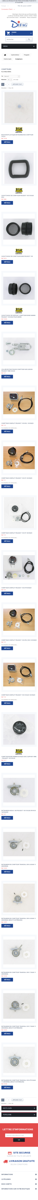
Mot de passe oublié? (24, 6)
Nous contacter (32, 17)
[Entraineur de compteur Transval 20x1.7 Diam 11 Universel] (19, 952)
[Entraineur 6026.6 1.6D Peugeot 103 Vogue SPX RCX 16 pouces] (19, 790)
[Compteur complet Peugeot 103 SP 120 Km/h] (19, 457)
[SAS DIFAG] (19, 24)
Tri (2, 76)
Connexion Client (6, 9)
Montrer (3, 79)
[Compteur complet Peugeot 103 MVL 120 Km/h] (19, 403)
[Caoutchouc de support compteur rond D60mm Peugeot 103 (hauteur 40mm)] (19, 288)
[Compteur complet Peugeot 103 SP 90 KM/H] (19, 567)
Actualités (23, 17)
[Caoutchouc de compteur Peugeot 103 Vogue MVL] (19, 168)
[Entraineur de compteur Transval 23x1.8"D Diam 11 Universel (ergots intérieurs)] (19, 1060)
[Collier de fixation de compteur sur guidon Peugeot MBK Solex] (19, 349)
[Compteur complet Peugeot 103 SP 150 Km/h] (19, 512)
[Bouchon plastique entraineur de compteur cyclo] (19, 107)
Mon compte (6, 1184)
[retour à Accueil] (5, 54)
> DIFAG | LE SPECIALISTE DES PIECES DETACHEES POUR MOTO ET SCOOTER (19, 1)
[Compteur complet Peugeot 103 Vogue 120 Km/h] (19, 674)
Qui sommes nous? (13, 17)
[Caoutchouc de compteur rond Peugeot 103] (19, 229)
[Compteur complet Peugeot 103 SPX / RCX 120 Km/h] (19, 619)
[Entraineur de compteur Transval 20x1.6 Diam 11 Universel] (19, 844)
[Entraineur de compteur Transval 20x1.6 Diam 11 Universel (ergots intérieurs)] (19, 898)
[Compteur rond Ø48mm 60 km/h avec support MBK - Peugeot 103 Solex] (19, 729)
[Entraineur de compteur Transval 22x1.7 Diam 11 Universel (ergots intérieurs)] (19, 1006)
